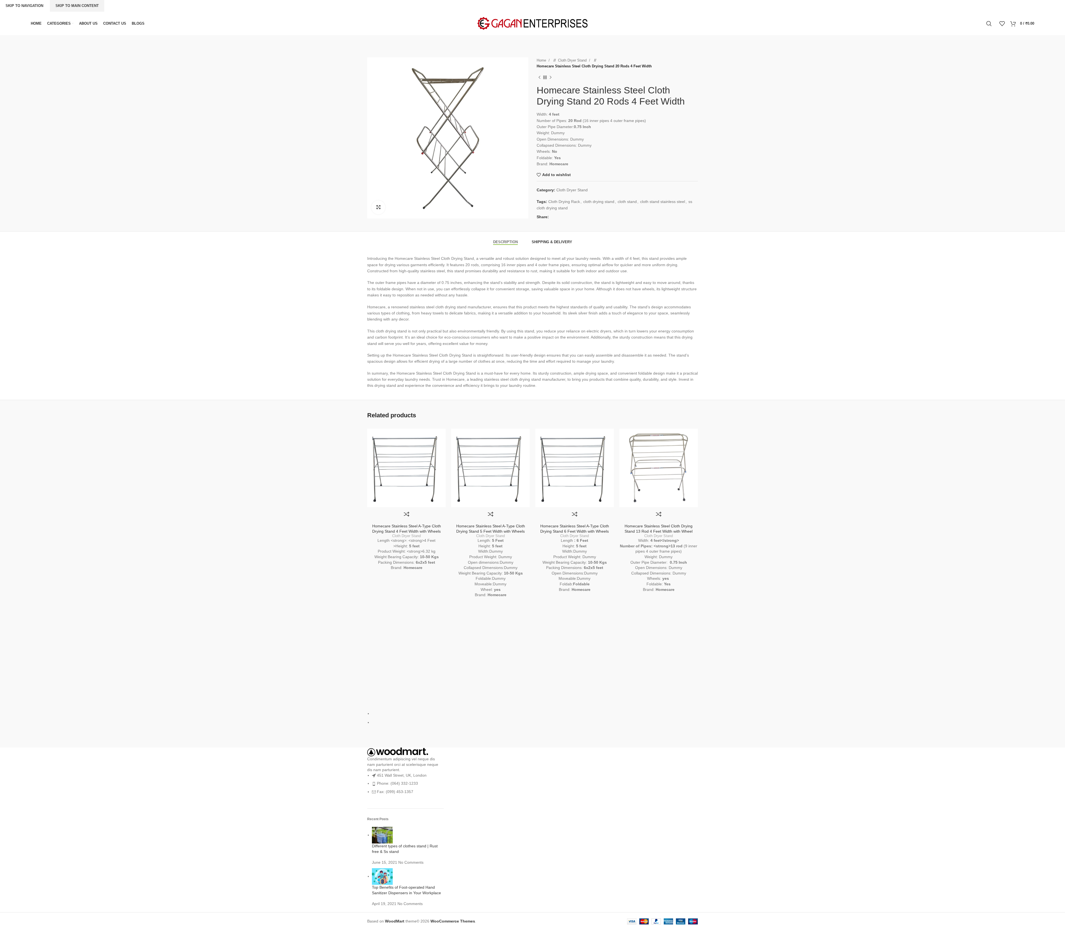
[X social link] (558, 216)
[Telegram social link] (575, 216)
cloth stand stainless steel (662, 201)
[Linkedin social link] (569, 216)
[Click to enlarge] (378, 207)
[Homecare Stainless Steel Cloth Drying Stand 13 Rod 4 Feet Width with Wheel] (658, 468)
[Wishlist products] (1002, 23)
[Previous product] (539, 77)
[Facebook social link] (553, 216)
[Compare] (407, 514)
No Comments (411, 862)
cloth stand (627, 201)
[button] (366, 138)
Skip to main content (77, 6)
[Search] (989, 23)
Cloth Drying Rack (564, 201)
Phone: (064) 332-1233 (397, 783)
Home (542, 60)
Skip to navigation (24, 6)
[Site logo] (532, 23)
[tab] (505, 239)
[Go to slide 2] (535, 722)
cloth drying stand (598, 201)
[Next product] (550, 77)
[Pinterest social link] (564, 216)
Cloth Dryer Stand (573, 60)
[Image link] (397, 751)
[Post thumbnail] (382, 835)
